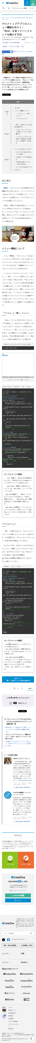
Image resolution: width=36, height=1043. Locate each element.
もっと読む (7, 746)
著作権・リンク (12, 1010)
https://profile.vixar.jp (25, 780)
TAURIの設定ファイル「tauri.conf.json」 (23, 163)
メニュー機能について (22, 111)
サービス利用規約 (13, 1021)
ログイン (19, 900)
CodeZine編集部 (13, 42)
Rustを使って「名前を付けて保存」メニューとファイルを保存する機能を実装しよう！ (18, 729)
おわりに (17, 170)
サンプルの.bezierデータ (24, 167)
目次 (18, 102)
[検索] (3, 8)
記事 (22, 953)
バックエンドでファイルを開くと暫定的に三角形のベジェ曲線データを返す (24, 140)
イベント (5, 962)
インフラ (32, 8)
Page (7, 134)
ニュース (5, 953)
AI (9, 8)
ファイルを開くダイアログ (23, 149)
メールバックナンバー (19, 890)
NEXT (30, 688)
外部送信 (10, 1028)
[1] (3, 386)
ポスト (7, 95)
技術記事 (5, 46)
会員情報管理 (12, 1013)
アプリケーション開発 (19, 8)
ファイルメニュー (21, 118)
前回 (5, 188)
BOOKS (24, 962)
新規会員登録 (19, 895)
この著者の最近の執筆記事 (21, 787)
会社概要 (10, 1018)
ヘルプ (10, 1007)
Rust (23, 46)
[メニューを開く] (3, 3)
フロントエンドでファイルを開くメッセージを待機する (24, 132)
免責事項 (10, 1016)
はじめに (17, 108)
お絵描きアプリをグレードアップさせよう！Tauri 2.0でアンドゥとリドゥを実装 (18, 742)
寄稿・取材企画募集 (10, 945)
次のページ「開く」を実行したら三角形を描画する (18, 679)
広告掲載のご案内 (26, 945)
